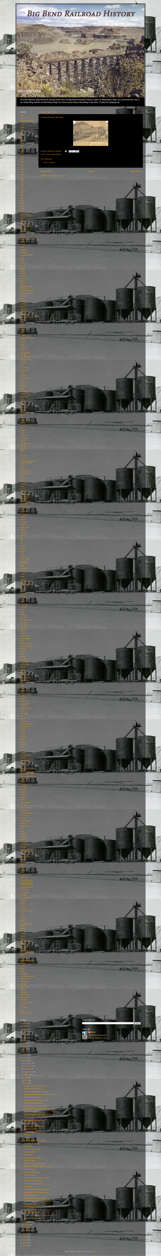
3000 (22, 140)
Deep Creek (24, 396)
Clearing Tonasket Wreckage (34, 1163)
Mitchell (23, 649)
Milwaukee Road (26, 646)
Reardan (23, 784)
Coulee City (24, 367)
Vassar (22, 928)
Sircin (22, 872)
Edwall (22, 430)
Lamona (23, 581)
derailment (24, 407)
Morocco (23, 672)
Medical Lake (25, 638)
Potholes (23, 758)
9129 (22, 209)
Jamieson (23, 546)
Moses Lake (24, 680)
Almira (22, 236)
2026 (25, 1023)
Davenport (24, 391)
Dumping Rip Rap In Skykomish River (37, 1198)
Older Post (136, 171)
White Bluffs (24, 987)
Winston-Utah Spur (27, 1002)
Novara (22, 711)
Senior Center (25, 856)
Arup (22, 260)
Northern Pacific (25, 708)
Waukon (23, 963)
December (28, 1063)
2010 (25, 1240)
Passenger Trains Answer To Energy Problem (40, 1109)
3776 (22, 167)
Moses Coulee (25, 677)
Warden (23, 944)
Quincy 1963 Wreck (27, 774)
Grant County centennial (25, 497)
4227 (22, 182)
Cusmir (22, 381)
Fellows (23, 465)
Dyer (22, 428)
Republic (23, 794)
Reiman (23, 789)
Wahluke (23, 938)
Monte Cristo (24, 662)
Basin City (23, 276)
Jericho (22, 556)
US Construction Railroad (26, 924)
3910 (22, 169)
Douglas (23, 423)
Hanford (23, 517)
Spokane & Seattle (26, 887)
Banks (22, 271)
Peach (22, 750)
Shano (22, 864)
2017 (25, 1049)
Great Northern (25, 506)
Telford (22, 908)
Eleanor (23, 436)
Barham (23, 273)
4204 (22, 177)
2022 (25, 1035)
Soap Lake (24, 877)
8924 (22, 203)
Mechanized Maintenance (33, 1097)
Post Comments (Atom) (58, 176)
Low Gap (23, 607)
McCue (22, 630)
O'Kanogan (24, 713)
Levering (23, 594)
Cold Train (23, 347)
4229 (22, 185)
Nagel (22, 685)
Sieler (22, 867)
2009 (25, 1243)
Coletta (22, 350)
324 (21, 148)
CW (21, 383)
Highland (23, 530)
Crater (22, 373)
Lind (21, 599)
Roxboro (23, 823)
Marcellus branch (26, 620)
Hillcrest (23, 535)
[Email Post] (65, 151)
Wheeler (23, 984)
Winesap (23, 1000)
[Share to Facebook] (76, 151)
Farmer (23, 458)
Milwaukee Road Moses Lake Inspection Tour (40, 1094)
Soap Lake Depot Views (32, 1218)
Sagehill (23, 834)
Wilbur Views (28, 1155)
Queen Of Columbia (27, 768)
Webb (22, 968)
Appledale (23, 250)
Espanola (23, 448)
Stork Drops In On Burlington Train (36, 1100)
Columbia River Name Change (34, 1132)
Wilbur (22, 989)
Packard (23, 737)
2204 (22, 125)
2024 (25, 1029)
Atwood (23, 263)
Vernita (22, 931)
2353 (22, 127)
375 (21, 164)
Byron (22, 319)
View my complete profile (97, 1038)
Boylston (23, 304)
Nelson (22, 690)
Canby (22, 325)
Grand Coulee (25, 494)
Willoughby (24, 992)
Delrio (22, 399)
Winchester (24, 997)
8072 (22, 195)
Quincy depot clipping (53, 154)
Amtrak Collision (29, 1169)
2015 (25, 1055)
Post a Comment (49, 162)
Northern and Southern (25, 704)
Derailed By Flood (30, 1204)
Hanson (23, 519)
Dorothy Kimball (25, 420)
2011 (25, 1237)
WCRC (22, 966)
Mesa (22, 641)
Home (91, 171)
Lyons (22, 609)
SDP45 (93, 1032)
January (28, 1230)
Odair (22, 716)
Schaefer (23, 839)
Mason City (24, 625)
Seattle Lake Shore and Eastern (27, 850)
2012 (25, 1234)
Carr (21, 327)
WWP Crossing (25, 1013)
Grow (22, 509)
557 (21, 188)
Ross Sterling (25, 821)
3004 (22, 143)
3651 (22, 161)
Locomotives (28, 1186)
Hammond (24, 514)
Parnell (22, 745)
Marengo (23, 622)
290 (21, 138)
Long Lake (24, 604)
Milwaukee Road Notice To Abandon (36, 1091)
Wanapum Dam (25, 941)
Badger (22, 268)
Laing (22, 576)
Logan (22, 601)
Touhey (23, 916)
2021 (25, 1038)
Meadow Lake (25, 636)
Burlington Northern (27, 317)
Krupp (22, 574)
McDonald (23, 633)
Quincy (22, 771)
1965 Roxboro (29, 1138)
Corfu (22, 365)
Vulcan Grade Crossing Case (34, 1126)
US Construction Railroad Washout (36, 1106)
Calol (22, 322)
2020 (25, 1040)
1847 (22, 118)
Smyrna (23, 875)
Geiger (22, 481)
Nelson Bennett (25, 693)
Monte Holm (24, 664)
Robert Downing (26, 808)
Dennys (23, 402)
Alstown (23, 242)
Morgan (23, 670)
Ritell (22, 800)
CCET (22, 332)
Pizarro (22, 753)
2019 (25, 1043)
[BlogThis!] (72, 151)
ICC (21, 540)
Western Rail (24, 979)
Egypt (22, 433)
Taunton (23, 905)
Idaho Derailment (30, 1175)
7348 (22, 190)
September (29, 1072)
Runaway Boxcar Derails (32, 1089)
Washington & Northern (25, 947)
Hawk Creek (24, 527)
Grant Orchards (25, 501)
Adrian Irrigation (25, 226)
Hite (21, 538)
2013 (25, 1061)
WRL (22, 1010)
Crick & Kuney (25, 378)
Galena (22, 478)
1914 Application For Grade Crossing (37, 1178)
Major (22, 612)
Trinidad (23, 918)
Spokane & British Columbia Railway (26, 883)
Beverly (23, 284)
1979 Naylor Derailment (32, 1112)
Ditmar (22, 409)
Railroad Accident (30, 1209)
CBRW (22, 330)
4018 (22, 172)
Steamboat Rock (26, 897)
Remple (23, 792)
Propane (23, 763)
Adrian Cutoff (24, 223)
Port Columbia (25, 755)
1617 (22, 115)
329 (21, 154)
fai (21, 453)
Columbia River (25, 357)
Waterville (23, 958)
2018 (25, 1046)
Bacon (22, 265)
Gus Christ (24, 512)
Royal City (23, 826)
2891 (22, 135)
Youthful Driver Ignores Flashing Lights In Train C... (41, 1215)
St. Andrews (24, 890)
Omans (22, 729)
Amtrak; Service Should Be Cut (34, 1086)
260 (21, 133)
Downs (22, 425)
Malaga (23, 615)
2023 (25, 1032)
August (27, 1075)
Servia (22, 859)
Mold (22, 654)
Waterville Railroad (26, 960)
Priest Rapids (25, 760)
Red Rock (23, 787)
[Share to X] (74, 151)
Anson (22, 247)
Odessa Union (25, 721)
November (28, 1066)
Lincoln (22, 596)
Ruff (21, 831)
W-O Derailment (29, 1152)
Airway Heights (25, 231)
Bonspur (23, 301)
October (28, 1069)
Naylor (22, 688)
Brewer (22, 306)
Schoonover (24, 844)
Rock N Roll (28, 1146)
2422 (22, 130)
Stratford (23, 900)
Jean (22, 553)
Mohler (22, 651)
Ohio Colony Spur (26, 724)
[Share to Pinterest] (78, 151)
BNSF (22, 298)
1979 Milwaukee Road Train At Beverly (37, 1201)
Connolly (23, 362)
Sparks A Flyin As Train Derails (34, 1140)
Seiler (22, 854)
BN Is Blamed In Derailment (33, 1181)
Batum (22, 281)
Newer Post (46, 171)
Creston (23, 375)
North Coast (24, 701)
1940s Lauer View (30, 1123)
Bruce (22, 312)
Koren (22, 571)
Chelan (22, 342)
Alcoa (22, 234)
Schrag (22, 847)
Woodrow (23, 1007)
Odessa (23, 718)
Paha (22, 739)
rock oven (23, 815)
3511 (22, 156)
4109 (22, 175)
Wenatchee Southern (27, 976)
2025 (25, 1026)
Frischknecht (24, 473)
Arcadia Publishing (26, 255)
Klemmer (23, 568)
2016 (25, 1052)
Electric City (24, 438)
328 (21, 151)
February (28, 1227)
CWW (22, 388)
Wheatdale (24, 981)
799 (21, 193)
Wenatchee (24, 973)
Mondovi (23, 659)
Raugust (23, 781)
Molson (22, 656)
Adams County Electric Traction (25, 215)
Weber (22, 971)
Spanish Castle (25, 880)
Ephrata (23, 441)
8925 (22, 206)
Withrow (23, 1005)
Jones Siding (24, 559)
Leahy (22, 591)
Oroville (23, 732)
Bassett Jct (24, 278)
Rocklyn (23, 818)
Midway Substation (26, 643)
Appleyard (23, 252)
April (26, 1222)
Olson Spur (24, 726)
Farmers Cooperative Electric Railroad (27, 462)
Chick (22, 345)
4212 (22, 180)
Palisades (23, 742)
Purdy (22, 766)
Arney (22, 257)
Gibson (22, 484)
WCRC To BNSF (29, 1160)
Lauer (22, 588)
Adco (22, 218)
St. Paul (23, 895)
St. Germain (24, 892)
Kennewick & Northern (24, 562)
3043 (22, 146)
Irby (21, 543)
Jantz (22, 548)
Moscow (23, 675)
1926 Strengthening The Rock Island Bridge (39, 1114)
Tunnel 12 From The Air (32, 1149)
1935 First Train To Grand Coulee (35, 1117)
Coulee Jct (24, 370)
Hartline (23, 525)
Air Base (23, 229)
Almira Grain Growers (27, 239)
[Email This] (70, 151)
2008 (25, 1245)
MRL (22, 683)
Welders (27, 1135)
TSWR (22, 921)
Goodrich (23, 489)
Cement (23, 335)
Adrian (22, 221)
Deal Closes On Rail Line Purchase (36, 1192)
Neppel (22, 698)
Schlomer (23, 842)
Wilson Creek (25, 994)
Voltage (23, 933)
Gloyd (22, 486)
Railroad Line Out (30, 1129)
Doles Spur (24, 412)
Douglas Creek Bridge (31, 1172)
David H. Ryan (25, 394)
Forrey (22, 468)
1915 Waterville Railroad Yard (34, 1120)
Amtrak (22, 244)
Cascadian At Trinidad (31, 1143)
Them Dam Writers (27, 911)
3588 (22, 159)
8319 (22, 198)
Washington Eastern (27, 951)
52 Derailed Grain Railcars (33, 1158)
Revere (22, 797)
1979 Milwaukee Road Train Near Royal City (39, 1207)
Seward (23, 862)
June (26, 1080)
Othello (22, 734)
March (27, 1225)
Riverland (23, 805)
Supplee (23, 903)
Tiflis (21, 913)
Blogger (93, 1251)
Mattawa (23, 628)
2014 (25, 1058)
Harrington (24, 522)
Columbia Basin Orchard (25, 353)
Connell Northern (26, 360)
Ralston (23, 779)
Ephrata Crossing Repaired (33, 1103)
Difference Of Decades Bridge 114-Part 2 (38, 1166)
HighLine (23, 533)
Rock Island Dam (26, 813)
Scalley (22, 836)
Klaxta (22, 566)
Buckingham (24, 314)
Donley (22, 415)
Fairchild (23, 456)
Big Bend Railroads (27, 291)
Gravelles (23, 504)
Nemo (22, 696)
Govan (22, 491)
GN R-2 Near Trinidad (31, 1212)
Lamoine (23, 579)
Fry (21, 476)
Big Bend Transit (26, 293)
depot (22, 404)
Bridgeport (24, 309)
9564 (22, 211)
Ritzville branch (25, 802)
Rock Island (24, 810)
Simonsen (23, 870)
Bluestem (23, 296)
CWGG (22, 386)
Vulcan (22, 936)
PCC (22, 747)
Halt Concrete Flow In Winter (34, 1184)
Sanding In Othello (30, 1195)
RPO (22, 828)
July (26, 1077)
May (26, 1083)
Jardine (23, 551)
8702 (22, 201)
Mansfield (23, 617)
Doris (22, 417)
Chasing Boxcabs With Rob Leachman (37, 1189)
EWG (22, 450)
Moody (22, 667)
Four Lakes (24, 471)
